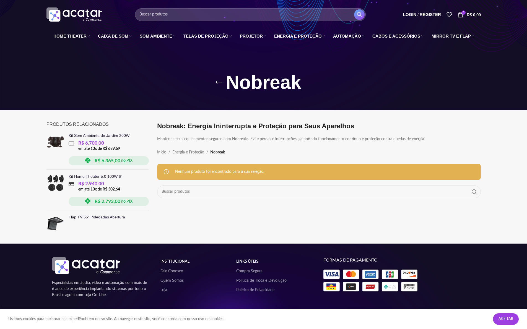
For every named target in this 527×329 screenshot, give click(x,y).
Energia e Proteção (188, 152)
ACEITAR (506, 319)
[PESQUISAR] (359, 14)
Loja (163, 290)
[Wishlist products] (449, 14)
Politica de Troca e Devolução (261, 281)
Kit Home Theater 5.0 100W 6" (95, 176)
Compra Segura (249, 271)
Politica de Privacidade (255, 290)
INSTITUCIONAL (174, 261)
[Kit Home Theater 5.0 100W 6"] (55, 190)
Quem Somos (172, 281)
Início (161, 152)
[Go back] (219, 82)
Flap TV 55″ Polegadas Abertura (97, 217)
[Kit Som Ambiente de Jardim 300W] (55, 149)
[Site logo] (74, 14)
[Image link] (86, 265)
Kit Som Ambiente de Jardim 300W (99, 135)
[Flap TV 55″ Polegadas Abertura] (55, 224)
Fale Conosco (171, 271)
